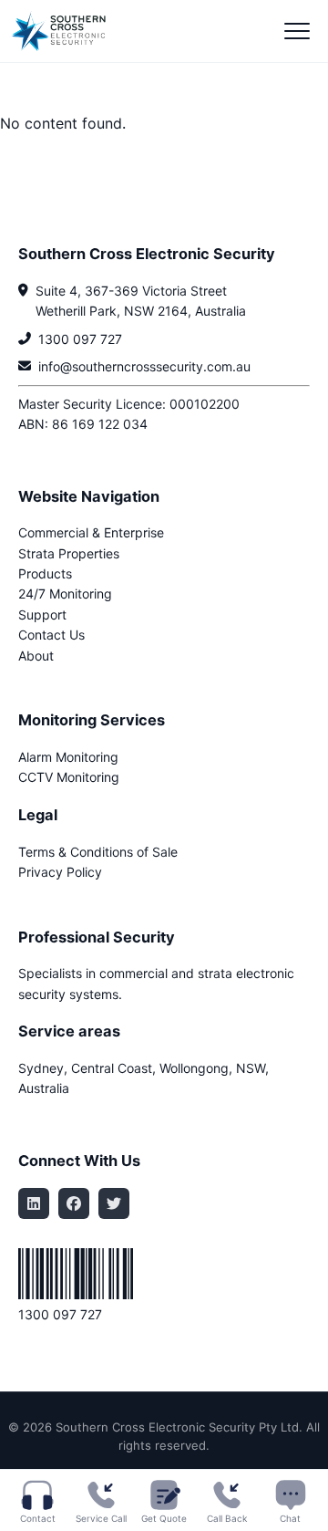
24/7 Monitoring (65, 593)
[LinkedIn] (33, 1203)
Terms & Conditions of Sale (98, 851)
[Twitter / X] (113, 1203)
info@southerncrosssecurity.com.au (144, 366)
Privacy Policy (60, 872)
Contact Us (51, 634)
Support (42, 614)
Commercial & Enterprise (91, 532)
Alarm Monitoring (68, 757)
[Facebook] (73, 1203)
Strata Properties (68, 553)
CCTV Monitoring (68, 777)
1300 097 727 (80, 339)
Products (45, 573)
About (36, 655)
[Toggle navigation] (297, 31)
